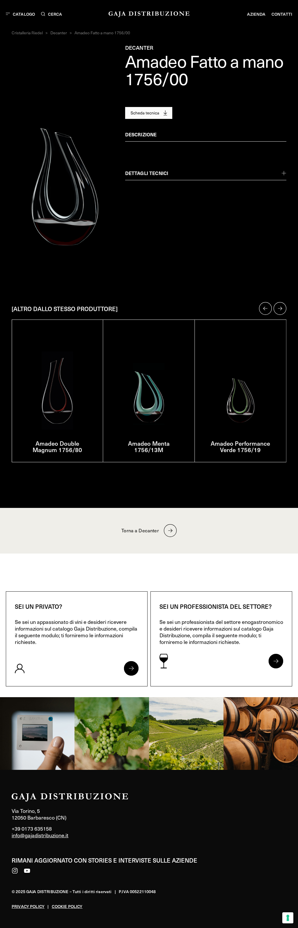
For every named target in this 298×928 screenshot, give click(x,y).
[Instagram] (15, 871)
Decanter (58, 32)
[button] (265, 308)
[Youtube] (27, 871)
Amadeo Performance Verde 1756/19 (240, 446)
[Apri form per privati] (131, 668)
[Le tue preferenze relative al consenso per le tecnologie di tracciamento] (287, 917)
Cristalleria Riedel (27, 32)
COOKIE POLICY (67, 906)
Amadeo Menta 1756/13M (149, 446)
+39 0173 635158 (32, 828)
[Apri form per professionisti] (276, 661)
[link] (37, 733)
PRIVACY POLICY (28, 906)
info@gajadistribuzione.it (40, 835)
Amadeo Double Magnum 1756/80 (57, 446)
